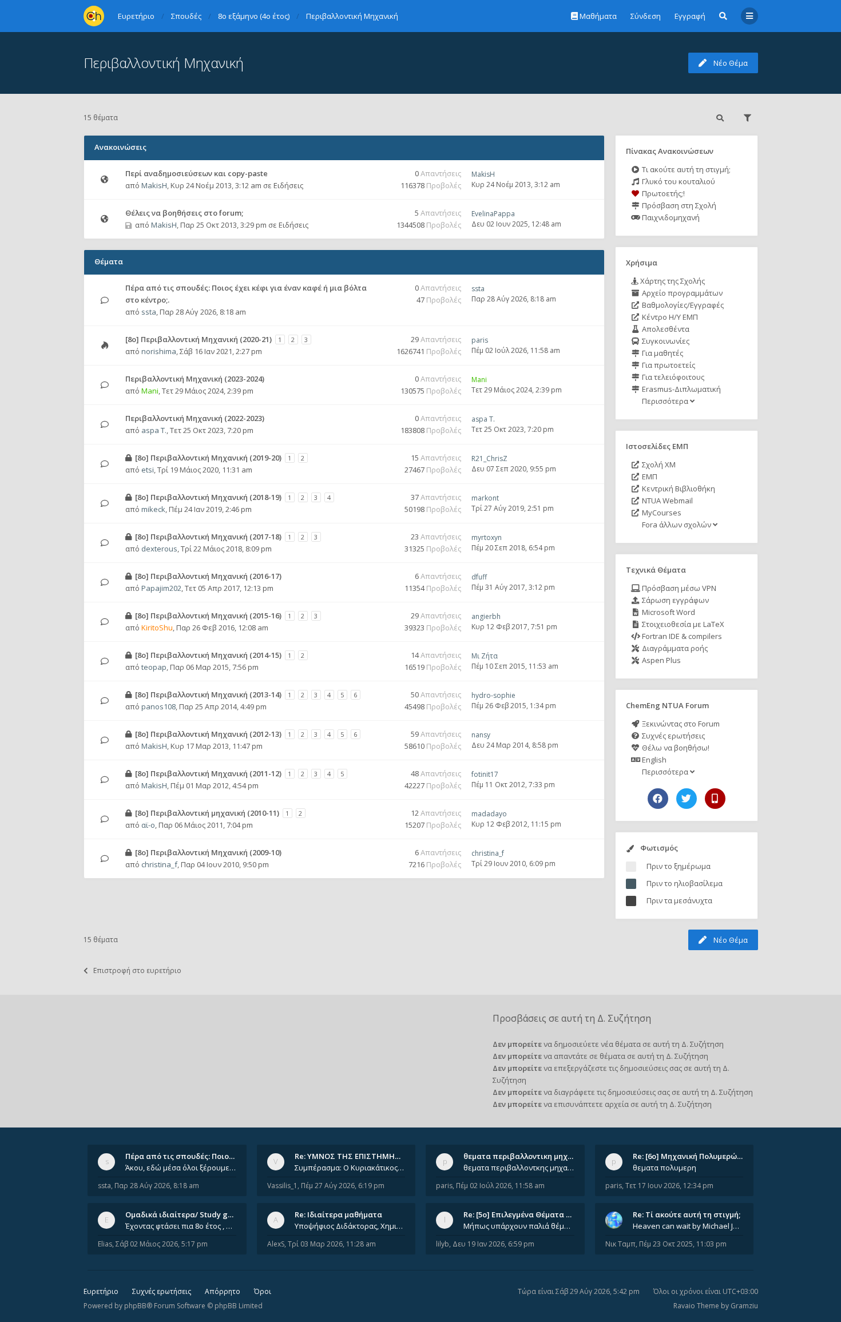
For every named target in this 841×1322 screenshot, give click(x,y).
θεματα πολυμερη (664, 1167)
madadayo (489, 814)
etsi (147, 470)
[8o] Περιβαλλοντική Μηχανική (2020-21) (198, 339)
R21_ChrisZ (489, 458)
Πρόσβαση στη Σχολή (678, 205)
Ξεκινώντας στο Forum (680, 723)
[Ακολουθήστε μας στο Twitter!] (686, 798)
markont (485, 498)
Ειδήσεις (288, 185)
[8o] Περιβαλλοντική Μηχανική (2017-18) (208, 536)
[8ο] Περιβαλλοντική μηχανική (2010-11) (207, 813)
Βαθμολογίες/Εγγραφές (682, 305)
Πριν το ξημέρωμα (678, 866)
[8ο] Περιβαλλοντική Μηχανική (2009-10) (208, 852)
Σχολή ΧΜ (658, 464)
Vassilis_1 (282, 1185)
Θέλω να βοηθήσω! (674, 748)
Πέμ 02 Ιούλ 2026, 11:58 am (500, 1185)
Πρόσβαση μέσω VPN (678, 588)
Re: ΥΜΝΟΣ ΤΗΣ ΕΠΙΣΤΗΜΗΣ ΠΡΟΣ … (362, 1156)
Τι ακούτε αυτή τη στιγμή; (685, 169)
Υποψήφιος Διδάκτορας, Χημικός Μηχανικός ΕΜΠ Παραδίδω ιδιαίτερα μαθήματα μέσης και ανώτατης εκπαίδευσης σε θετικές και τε (350, 1226)
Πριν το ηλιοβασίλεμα (684, 883)
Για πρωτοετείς (667, 365)
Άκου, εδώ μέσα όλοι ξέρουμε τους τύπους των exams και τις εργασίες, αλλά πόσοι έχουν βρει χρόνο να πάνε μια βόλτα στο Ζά (180, 1167)
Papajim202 (161, 588)
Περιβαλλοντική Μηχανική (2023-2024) (194, 379)
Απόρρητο (222, 1291)
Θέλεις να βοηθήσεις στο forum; (184, 213)
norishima (158, 351)
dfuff (479, 577)
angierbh (486, 616)
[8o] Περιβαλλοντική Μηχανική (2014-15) (208, 655)
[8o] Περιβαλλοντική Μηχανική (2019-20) (208, 457)
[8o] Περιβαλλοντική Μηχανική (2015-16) (208, 615)
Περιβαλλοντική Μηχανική (164, 62)
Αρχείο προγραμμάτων (681, 293)
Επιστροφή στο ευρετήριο (137, 970)
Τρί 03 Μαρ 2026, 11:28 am (332, 1244)
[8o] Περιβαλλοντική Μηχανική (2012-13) (208, 734)
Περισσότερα (665, 401)
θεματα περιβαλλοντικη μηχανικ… (526, 1156)
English (653, 760)
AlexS (275, 1244)
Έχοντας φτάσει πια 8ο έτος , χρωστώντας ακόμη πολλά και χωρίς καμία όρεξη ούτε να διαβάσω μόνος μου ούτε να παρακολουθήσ (180, 1226)
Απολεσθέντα (664, 329)
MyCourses (660, 512)
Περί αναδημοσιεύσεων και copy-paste (196, 173)
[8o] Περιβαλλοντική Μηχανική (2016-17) (208, 576)
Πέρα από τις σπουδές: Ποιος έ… (184, 1156)
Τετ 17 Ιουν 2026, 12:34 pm (669, 1185)
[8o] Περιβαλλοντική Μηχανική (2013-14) (208, 694)
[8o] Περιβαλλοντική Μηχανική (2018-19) (208, 497)
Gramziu (744, 1306)
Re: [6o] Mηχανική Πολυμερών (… (692, 1156)
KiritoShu (157, 627)
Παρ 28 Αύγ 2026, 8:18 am (156, 1185)
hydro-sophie (493, 695)
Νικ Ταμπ (620, 1244)
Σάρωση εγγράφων (674, 600)
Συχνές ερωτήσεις (672, 736)
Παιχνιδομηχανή (670, 217)
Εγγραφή (690, 16)
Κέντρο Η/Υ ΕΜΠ (669, 317)
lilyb (442, 1244)
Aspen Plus (660, 660)
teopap (153, 667)
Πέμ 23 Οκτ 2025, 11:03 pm (683, 1244)
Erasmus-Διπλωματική (680, 389)
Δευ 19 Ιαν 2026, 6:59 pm (493, 1244)
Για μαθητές (661, 353)
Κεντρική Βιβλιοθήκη (677, 488)
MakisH (154, 185)
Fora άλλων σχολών (676, 524)
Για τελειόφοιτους (672, 377)
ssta (148, 312)
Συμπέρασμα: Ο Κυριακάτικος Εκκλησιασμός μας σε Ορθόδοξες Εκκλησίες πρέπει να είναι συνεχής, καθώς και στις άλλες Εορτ (350, 1167)
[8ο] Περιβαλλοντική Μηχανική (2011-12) (208, 773)
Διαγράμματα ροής (674, 648)
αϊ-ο (148, 825)
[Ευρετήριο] (94, 16)
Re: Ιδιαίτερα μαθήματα (338, 1214)
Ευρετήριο (101, 1291)
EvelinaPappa (493, 214)
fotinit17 (484, 774)
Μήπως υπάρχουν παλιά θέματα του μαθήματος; (518, 1226)
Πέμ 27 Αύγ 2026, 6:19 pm (342, 1185)
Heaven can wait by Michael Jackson (688, 1226)
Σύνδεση (645, 16)
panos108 (158, 706)
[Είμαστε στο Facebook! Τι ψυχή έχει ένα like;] (658, 798)
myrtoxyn (486, 537)
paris (479, 340)
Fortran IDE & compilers (681, 636)
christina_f (159, 864)
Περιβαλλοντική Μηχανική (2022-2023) (194, 418)
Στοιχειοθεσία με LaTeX (682, 624)
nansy (480, 735)
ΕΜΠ (648, 476)
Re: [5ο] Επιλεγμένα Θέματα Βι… (521, 1214)
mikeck (153, 509)
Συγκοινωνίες (664, 341)
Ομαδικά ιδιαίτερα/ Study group (185, 1214)
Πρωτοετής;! (662, 193)
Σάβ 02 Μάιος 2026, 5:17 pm (162, 1244)
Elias (105, 1244)
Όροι (262, 1291)
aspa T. (153, 430)
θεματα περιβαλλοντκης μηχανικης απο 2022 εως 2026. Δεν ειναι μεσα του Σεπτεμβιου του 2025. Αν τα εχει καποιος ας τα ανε (518, 1167)
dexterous (159, 548)
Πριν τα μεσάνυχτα (679, 900)
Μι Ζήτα (484, 656)
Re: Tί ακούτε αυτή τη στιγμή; (686, 1214)
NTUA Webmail (666, 500)
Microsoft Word (667, 612)
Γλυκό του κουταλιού (677, 181)
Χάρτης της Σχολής (671, 281)
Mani (149, 391)
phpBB (135, 1306)
